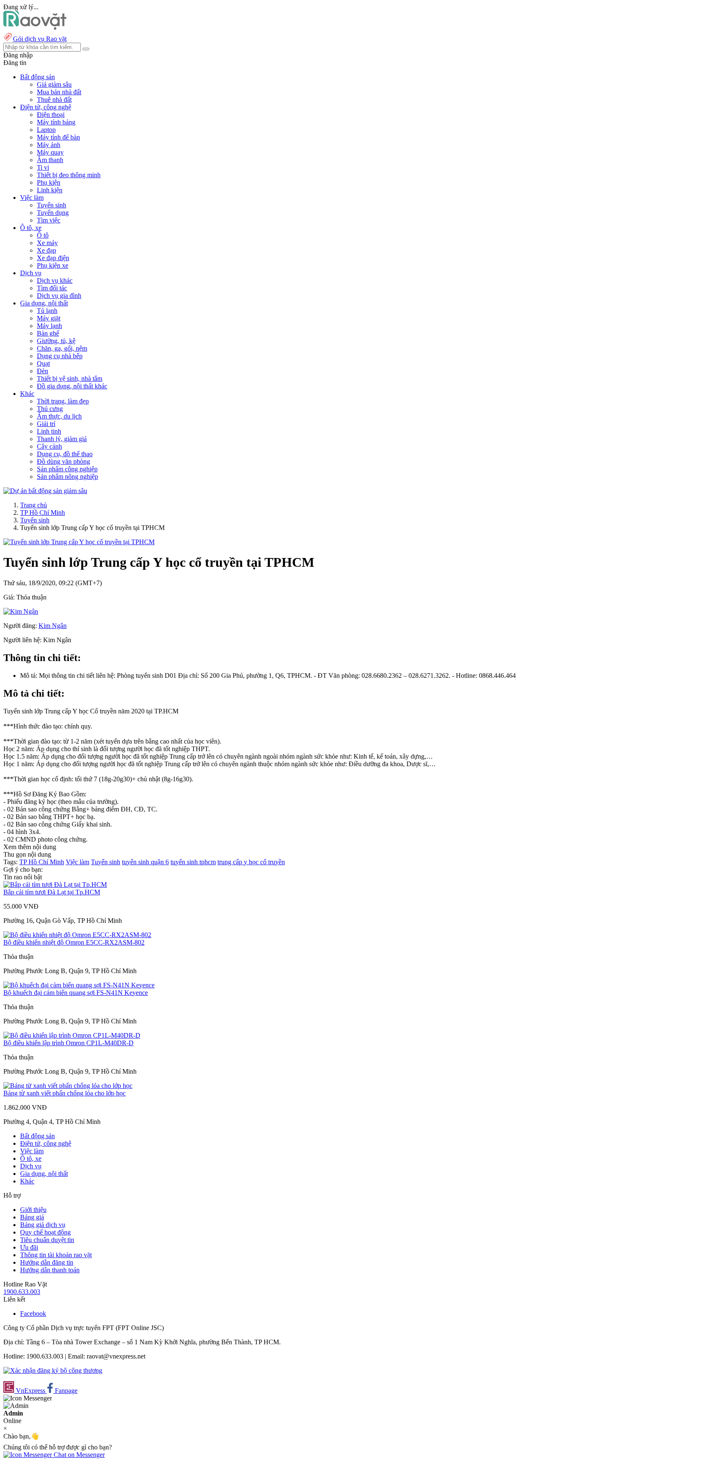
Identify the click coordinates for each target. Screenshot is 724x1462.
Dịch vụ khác (54, 280)
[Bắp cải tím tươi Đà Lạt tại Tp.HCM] (55, 884)
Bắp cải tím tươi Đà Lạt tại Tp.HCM (51, 892)
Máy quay (50, 152)
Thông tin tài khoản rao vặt (56, 1254)
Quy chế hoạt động (45, 1232)
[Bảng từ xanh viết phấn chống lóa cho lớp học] (67, 1085)
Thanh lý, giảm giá (62, 438)
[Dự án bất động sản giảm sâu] (45, 490)
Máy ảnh (48, 144)
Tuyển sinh (51, 205)
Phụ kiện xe (52, 265)
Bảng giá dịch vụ (42, 1224)
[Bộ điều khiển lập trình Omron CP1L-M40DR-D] (71, 1035)
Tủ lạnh (47, 310)
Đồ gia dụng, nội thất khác (72, 386)
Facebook (33, 1313)
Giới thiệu (33, 1209)
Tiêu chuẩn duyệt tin (47, 1239)
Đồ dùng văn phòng (63, 461)
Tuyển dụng (53, 212)
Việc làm (77, 861)
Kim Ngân (53, 625)
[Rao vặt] (35, 27)
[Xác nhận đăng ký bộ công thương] (52, 1370)
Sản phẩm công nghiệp (67, 469)
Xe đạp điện (53, 257)
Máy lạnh (49, 325)
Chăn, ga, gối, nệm (62, 348)
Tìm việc (48, 220)
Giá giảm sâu (54, 84)
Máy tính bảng (56, 122)
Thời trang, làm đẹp (63, 401)
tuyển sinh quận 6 (145, 861)
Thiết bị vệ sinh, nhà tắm (69, 378)
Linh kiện (49, 190)
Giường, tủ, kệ (56, 340)
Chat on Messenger (78, 1454)
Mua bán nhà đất (59, 92)
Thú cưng (50, 408)
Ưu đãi (29, 1247)
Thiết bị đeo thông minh (69, 174)
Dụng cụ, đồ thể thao (65, 453)
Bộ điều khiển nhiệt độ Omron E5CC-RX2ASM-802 (74, 942)
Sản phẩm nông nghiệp (67, 476)
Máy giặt (48, 318)
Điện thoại (51, 114)
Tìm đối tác (52, 288)
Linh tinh (49, 431)
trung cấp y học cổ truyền (251, 861)
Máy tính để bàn (58, 137)
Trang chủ (33, 505)
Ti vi (43, 167)
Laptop (46, 129)
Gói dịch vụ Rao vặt (40, 38)
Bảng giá (32, 1217)
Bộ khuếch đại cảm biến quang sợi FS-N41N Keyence (75, 992)
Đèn (42, 371)
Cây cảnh (49, 446)
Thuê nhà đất (54, 99)
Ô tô (43, 235)
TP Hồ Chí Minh (42, 512)
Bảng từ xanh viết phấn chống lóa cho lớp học (64, 1093)
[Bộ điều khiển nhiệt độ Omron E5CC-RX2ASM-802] (77, 934)
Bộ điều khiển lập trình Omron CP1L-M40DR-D (68, 1042)
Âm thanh (50, 159)
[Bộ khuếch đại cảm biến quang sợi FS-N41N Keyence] (79, 985)
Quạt (43, 363)
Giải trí (46, 423)
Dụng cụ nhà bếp (60, 355)
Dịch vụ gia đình (59, 295)
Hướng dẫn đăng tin (46, 1262)
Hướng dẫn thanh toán (50, 1269)
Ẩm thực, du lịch (59, 416)
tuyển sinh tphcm (193, 861)
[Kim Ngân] (20, 611)
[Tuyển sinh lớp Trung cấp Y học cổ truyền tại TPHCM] (79, 541)
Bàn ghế (48, 333)
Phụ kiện (48, 182)
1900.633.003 (21, 1291)
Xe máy (47, 242)
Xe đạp (46, 250)
